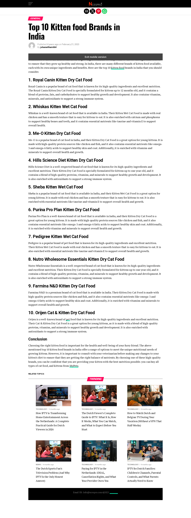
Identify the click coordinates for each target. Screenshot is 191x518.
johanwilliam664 (48, 47)
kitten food (117, 67)
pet (68, 319)
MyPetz (74, 365)
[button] (30, 3)
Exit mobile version (95, 56)
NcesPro (114, 492)
